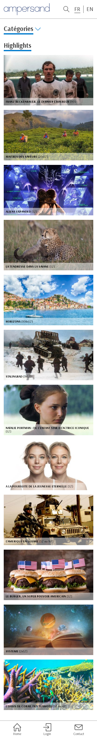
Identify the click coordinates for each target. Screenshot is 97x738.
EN (90, 8)
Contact (78, 734)
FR (77, 8)
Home (17, 734)
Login (47, 734)
